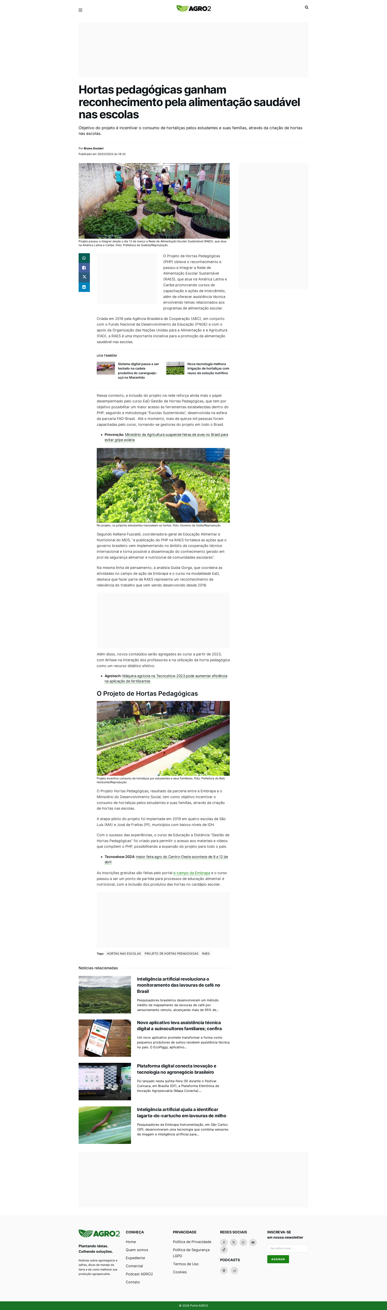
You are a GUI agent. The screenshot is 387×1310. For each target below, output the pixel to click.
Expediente (135, 1258)
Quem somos (137, 1250)
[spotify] (224, 1270)
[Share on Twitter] (84, 277)
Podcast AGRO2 (139, 1274)
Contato (133, 1282)
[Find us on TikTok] (224, 1249)
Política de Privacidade (192, 1242)
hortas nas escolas (124, 953)
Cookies (180, 1272)
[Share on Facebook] (84, 268)
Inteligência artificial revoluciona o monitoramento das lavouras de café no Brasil (178, 985)
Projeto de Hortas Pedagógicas (171, 953)
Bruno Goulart (93, 148)
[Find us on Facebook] (224, 1242)
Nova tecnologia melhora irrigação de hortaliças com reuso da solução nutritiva (208, 368)
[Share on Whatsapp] (84, 258)
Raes (206, 953)
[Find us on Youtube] (253, 1242)
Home (131, 1242)
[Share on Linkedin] (84, 287)
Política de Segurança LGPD (191, 1253)
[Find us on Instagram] (243, 1242)
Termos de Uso (186, 1264)
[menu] (80, 10)
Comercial (134, 1266)
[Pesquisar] (306, 7)
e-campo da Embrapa (191, 873)
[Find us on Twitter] (233, 1242)
